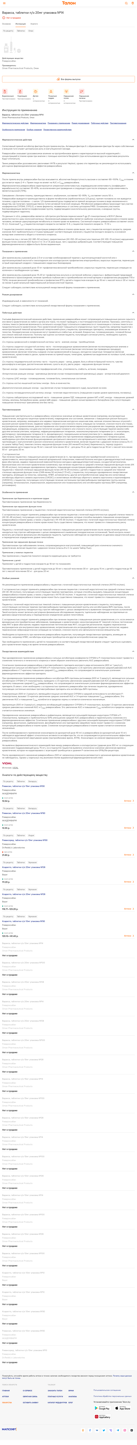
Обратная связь (30, 1396)
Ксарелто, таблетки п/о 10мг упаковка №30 (23, 921)
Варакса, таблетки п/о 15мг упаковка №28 (22, 1059)
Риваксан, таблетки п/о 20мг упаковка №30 (23, 813)
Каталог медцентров (57, 1402)
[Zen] (131, 1430)
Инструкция (21, 24)
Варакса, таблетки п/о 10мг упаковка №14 (22, 943)
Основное (6, 24)
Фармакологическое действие (15, 123)
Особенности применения (13, 129)
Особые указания (34, 129)
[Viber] (111, 1430)
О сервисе (27, 1390)
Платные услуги (55, 1396)
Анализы (72, 1396)
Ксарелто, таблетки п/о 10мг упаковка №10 (23, 1272)
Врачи (71, 1390)
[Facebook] (90, 1430)
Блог (70, 1402)
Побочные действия (99, 123)
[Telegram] (118, 1430)
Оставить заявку (30, 1402)
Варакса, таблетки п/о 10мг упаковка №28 (22, 1175)
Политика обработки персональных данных (113, 1396)
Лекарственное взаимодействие (57, 129)
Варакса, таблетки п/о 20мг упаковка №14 (22, 1001)
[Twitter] (104, 1430)
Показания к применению (59, 123)
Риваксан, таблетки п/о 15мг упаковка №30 (23, 786)
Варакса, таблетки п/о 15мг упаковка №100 (23, 1098)
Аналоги (34, 24)
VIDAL (15, 767)
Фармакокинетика (38, 123)
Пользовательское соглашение (107, 1390)
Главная (6, 1390)
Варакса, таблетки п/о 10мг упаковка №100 (23, 1214)
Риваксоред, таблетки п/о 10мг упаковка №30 (24, 840)
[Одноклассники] (83, 1430)
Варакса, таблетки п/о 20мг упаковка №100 (23, 962)
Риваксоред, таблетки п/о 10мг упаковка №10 (24, 1350)
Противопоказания (118, 123)
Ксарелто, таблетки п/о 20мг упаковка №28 (23, 867)
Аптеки (127, 800)
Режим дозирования (80, 123)
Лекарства (7, 1402)
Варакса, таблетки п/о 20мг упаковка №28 (23, 982)
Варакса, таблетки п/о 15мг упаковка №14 (22, 1078)
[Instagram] (124, 1430)
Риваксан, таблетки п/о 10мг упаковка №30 (23, 1330)
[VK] (97, 1430)
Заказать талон (55, 1390)
